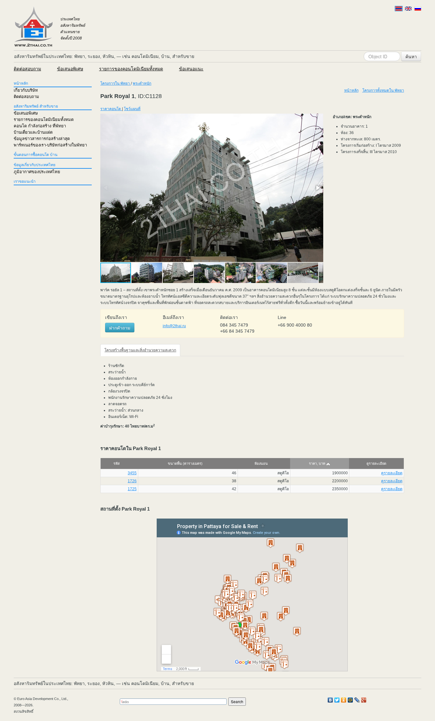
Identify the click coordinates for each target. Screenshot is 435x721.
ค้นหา (411, 56)
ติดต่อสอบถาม (27, 68)
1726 (132, 481)
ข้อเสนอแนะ (191, 68)
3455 (132, 473)
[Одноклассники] (343, 700)
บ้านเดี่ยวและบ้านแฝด (33, 132)
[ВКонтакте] (330, 700)
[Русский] (417, 8)
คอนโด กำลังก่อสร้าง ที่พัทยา (40, 126)
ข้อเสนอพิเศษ (70, 68)
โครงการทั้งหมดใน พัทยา (383, 90)
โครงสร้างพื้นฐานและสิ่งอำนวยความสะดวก (140, 350)
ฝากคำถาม (119, 327)
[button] (317, 188)
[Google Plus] (363, 700)
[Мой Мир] (350, 700)
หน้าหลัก (21, 83)
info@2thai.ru (174, 326)
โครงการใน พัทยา (115, 83)
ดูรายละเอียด (392, 473)
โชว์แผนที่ (132, 109)
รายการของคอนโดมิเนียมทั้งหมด (131, 68)
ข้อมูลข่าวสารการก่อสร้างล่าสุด (42, 138)
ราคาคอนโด (111, 109)
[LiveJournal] (357, 700)
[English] (408, 8)
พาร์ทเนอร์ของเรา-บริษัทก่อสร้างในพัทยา (50, 145)
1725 (132, 489)
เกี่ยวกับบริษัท (26, 90)
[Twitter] (337, 700)
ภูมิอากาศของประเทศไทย (37, 171)
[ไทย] (398, 8)
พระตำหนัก (142, 83)
